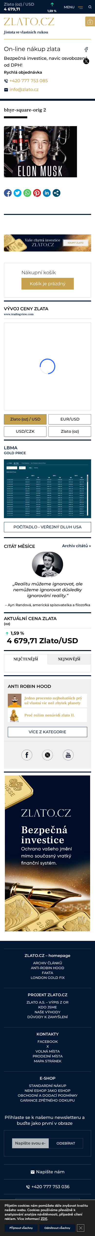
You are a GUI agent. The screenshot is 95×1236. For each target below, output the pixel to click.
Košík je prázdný (48, 283)
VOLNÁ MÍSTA (48, 1051)
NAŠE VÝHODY (47, 1012)
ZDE (44, 1218)
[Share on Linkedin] (47, 193)
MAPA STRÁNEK (47, 1061)
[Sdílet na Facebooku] (8, 193)
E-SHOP (48, 1078)
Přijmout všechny (21, 1228)
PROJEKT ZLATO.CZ (47, 995)
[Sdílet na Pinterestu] (37, 193)
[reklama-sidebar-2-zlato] (47, 853)
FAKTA (47, 973)
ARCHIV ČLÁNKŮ (47, 963)
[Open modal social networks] (56, 193)
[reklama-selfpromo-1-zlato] (47, 242)
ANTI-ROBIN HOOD (47, 968)
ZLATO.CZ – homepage (47, 955)
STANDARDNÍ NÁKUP (47, 1086)
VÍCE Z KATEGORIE (47, 732)
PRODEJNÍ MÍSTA (48, 1056)
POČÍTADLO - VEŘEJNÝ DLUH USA (47, 527)
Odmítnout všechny (57, 1228)
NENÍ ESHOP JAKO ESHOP (47, 1090)
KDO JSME (47, 1007)
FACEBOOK (48, 1041)
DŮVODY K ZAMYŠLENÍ (47, 1017)
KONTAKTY (48, 1034)
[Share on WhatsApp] (27, 193)
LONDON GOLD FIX (48, 977)
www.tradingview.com (19, 314)
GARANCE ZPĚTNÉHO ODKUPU (47, 1100)
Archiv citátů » (76, 545)
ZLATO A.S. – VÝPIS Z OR (47, 1002)
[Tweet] (17, 193)
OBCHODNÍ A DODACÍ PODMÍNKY (47, 1095)
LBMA (15, 450)
